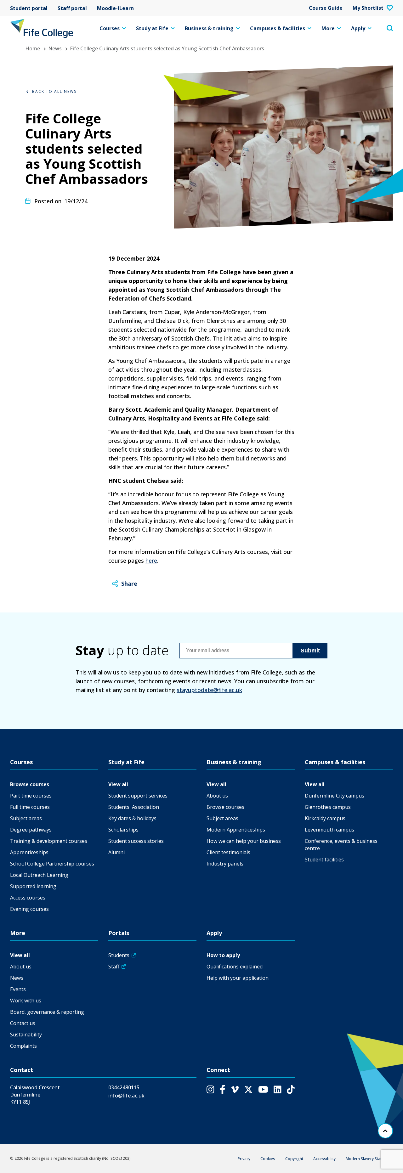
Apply (358, 28)
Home (32, 48)
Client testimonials (228, 852)
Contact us (22, 1023)
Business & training (209, 28)
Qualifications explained (235, 966)
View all (118, 784)
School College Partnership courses (52, 863)
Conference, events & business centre (341, 844)
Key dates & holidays (132, 818)
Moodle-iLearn (115, 7)
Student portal (29, 7)
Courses (109, 28)
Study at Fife (152, 28)
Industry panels (225, 863)
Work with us (25, 1000)
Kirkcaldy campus (325, 818)
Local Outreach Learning (39, 874)
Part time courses (31, 795)
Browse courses (29, 784)
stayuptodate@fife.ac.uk (209, 690)
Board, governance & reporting (47, 1011)
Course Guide (326, 7)
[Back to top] (385, 1130)
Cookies (267, 1158)
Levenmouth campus (329, 829)
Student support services (137, 795)
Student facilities (324, 859)
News (55, 48)
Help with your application (238, 977)
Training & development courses (48, 840)
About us (217, 795)
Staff (113, 966)
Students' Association (133, 807)
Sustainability (26, 1034)
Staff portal (72, 7)
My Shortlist (368, 7)
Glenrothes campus (328, 807)
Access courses (27, 897)
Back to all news (54, 91)
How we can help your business (244, 840)
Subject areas (26, 818)
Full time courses (30, 807)
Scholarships (123, 829)
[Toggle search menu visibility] (390, 28)
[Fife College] (41, 28)
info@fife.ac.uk (126, 1095)
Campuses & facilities (277, 28)
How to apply (223, 955)
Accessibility (324, 1158)
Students (118, 955)
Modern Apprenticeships (236, 829)
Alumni (116, 852)
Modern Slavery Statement (369, 1158)
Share (129, 583)
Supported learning (33, 886)
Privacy (244, 1158)
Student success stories (136, 840)
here (151, 560)
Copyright (294, 1158)
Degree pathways (31, 829)
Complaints (23, 1045)
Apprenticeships (29, 852)
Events (18, 989)
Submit (310, 650)
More (328, 28)
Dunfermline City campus (334, 795)
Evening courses (29, 908)
